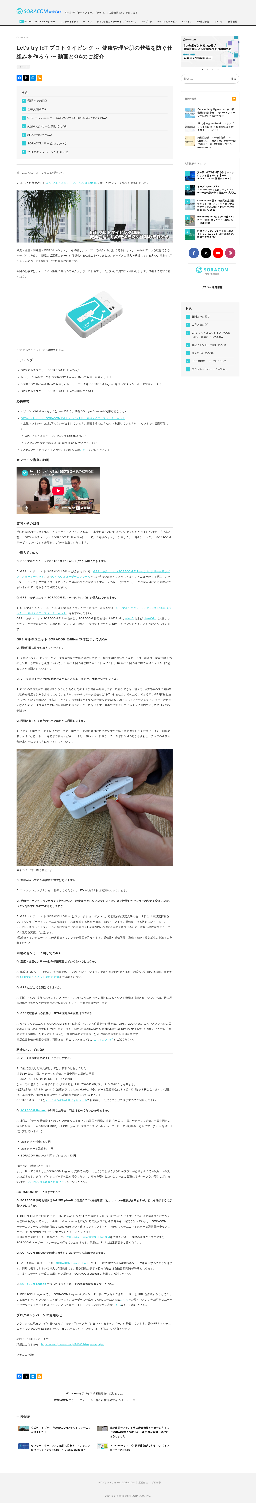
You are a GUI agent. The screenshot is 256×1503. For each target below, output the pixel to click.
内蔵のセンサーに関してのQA (47, 126)
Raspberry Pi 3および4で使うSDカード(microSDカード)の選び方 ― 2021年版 (215, 219)
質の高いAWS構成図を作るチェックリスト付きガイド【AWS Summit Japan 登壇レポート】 (215, 175)
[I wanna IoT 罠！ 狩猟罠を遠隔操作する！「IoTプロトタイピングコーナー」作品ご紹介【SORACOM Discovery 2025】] (190, 204)
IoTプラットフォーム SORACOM (116, 1482)
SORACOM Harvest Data (72, 1263)
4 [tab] (218, 69)
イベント (23, 66)
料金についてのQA (39, 135)
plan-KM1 (150, 618)
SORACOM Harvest (33, 1110)
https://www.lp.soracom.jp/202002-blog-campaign (72, 1344)
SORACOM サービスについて (47, 143)
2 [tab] (207, 69)
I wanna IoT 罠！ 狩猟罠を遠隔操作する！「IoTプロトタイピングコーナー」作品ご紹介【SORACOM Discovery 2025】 (216, 205)
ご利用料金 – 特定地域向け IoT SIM (88, 1237)
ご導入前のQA (36, 109)
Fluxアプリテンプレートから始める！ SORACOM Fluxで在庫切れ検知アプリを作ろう (215, 234)
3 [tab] (213, 69)
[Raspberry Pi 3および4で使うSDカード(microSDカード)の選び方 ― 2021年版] (190, 220)
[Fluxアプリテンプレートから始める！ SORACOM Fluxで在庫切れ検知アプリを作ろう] (190, 234)
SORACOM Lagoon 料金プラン (47, 1181)
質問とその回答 (37, 101)
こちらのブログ (103, 1039)
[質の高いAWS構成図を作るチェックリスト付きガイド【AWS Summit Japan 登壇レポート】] (190, 175)
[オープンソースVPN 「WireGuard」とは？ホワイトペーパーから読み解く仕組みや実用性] (190, 189)
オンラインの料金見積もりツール (66, 1100)
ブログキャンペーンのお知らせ (47, 152)
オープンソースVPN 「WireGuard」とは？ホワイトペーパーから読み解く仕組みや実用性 (216, 189)
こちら (84, 449)
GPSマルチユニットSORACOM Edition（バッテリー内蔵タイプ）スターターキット (73, 418)
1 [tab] (202, 69)
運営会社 (143, 1482)
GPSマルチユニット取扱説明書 (39, 977)
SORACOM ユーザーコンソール (70, 576)
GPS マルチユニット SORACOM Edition (71, 182)
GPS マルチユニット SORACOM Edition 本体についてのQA (67, 118)
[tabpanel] (210, 51)
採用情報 (156, 1482)
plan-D (129, 618)
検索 (233, 79)
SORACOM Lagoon (33, 1284)
